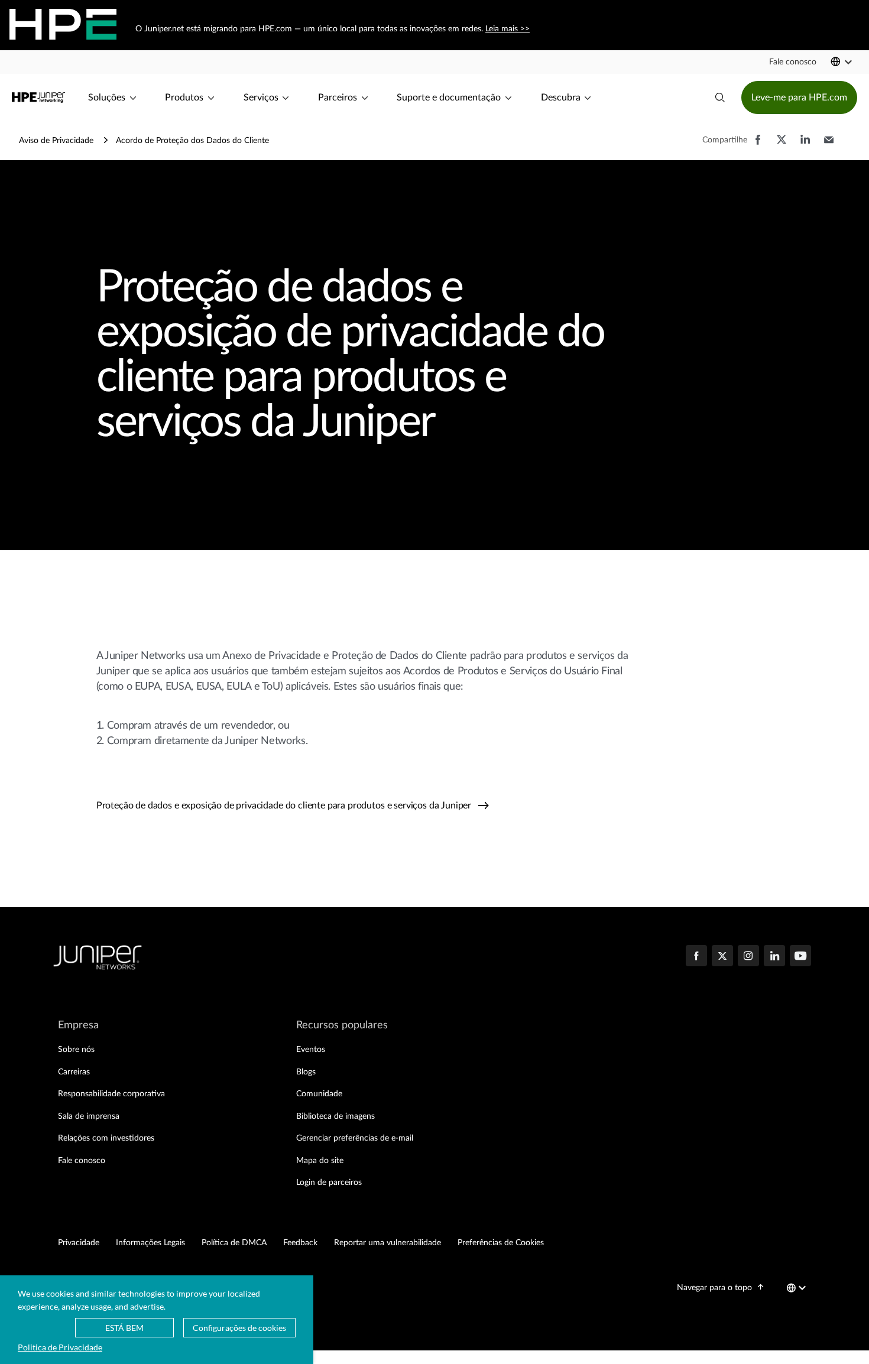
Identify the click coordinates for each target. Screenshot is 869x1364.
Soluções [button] (106, 97)
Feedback (300, 1243)
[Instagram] (748, 957)
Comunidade (319, 1094)
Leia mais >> (507, 29)
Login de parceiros (329, 1182)
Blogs (306, 1072)
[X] (722, 957)
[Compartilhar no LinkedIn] (805, 145)
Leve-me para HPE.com (799, 97)
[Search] (720, 97)
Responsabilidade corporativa (111, 1094)
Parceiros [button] (337, 97)
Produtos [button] (184, 97)
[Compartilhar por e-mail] (828, 145)
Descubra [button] (561, 97)
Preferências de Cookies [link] (501, 1243)
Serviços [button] (261, 97)
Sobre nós (76, 1049)
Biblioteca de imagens (335, 1116)
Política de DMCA (234, 1243)
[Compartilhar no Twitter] (781, 145)
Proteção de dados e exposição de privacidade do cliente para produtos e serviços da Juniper (285, 805)
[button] (792, 62)
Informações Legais (150, 1243)
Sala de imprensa (88, 1116)
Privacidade (78, 1243)
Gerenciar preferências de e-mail (354, 1138)
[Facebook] (696, 957)
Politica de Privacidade (60, 1347)
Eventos (310, 1049)
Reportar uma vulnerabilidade (387, 1243)
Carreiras (74, 1072)
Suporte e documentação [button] (449, 97)
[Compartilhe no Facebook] (758, 145)
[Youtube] (800, 957)
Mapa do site (319, 1161)
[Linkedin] (774, 957)
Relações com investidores (106, 1138)
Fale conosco (81, 1161)
